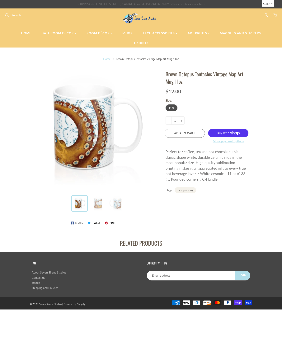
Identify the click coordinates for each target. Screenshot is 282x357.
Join (243, 275)
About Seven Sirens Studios (49, 272)
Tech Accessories (159, 33)
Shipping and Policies (45, 287)
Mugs (127, 33)
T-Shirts (141, 42)
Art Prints (198, 33)
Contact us (38, 277)
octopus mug (185, 190)
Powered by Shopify (74, 304)
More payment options (228, 141)
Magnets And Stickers (240, 33)
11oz (171, 107)
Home (26, 33)
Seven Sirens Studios (50, 304)
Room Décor (98, 33)
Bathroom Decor (58, 33)
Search (36, 282)
